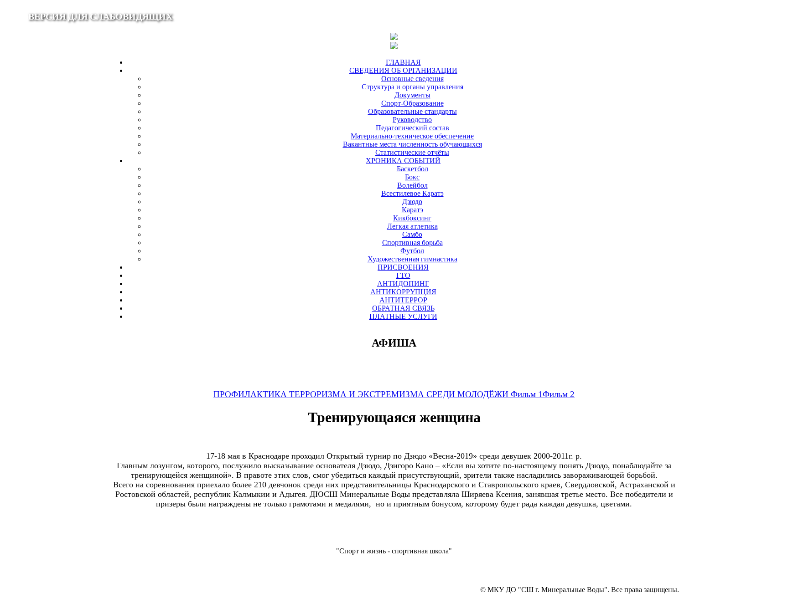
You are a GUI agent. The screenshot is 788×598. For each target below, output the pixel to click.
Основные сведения (412, 78)
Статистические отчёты (412, 152)
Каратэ (412, 210)
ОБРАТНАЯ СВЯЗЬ (403, 308)
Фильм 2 (559, 394)
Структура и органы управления (412, 87)
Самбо (412, 234)
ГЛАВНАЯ (403, 62)
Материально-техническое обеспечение (412, 136)
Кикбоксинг (412, 218)
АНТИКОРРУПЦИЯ (403, 292)
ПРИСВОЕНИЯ (403, 267)
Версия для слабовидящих (100, 16)
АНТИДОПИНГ (403, 283)
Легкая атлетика (412, 226)
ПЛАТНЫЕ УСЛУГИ (403, 316)
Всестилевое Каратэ (412, 193)
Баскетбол (412, 169)
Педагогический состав (412, 128)
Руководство (412, 119)
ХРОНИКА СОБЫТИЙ (403, 160)
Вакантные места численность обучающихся (412, 144)
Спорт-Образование (412, 103)
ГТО (403, 275)
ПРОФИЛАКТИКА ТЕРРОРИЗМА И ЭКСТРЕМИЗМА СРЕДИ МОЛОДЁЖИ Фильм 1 (378, 394)
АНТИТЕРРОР (403, 300)
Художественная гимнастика (412, 259)
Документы (412, 95)
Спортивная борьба (412, 242)
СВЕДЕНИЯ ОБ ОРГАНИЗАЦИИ (403, 70)
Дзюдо (412, 201)
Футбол (412, 251)
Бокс (412, 177)
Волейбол (412, 185)
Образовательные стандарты (412, 111)
